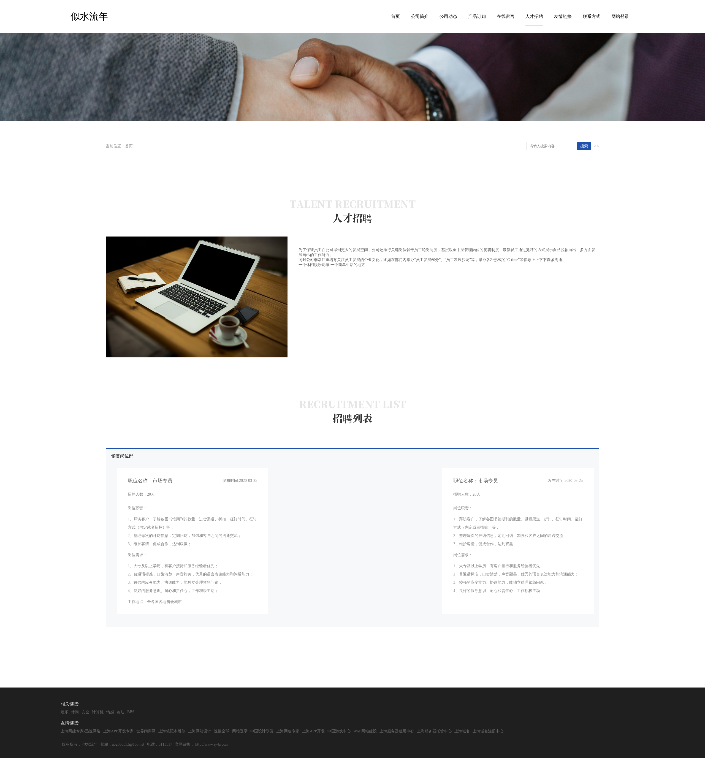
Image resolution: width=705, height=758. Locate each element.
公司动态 (448, 16)
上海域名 (462, 731)
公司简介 (420, 16)
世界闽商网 (146, 731)
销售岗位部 (347, 528)
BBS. (131, 712)
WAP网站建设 (365, 731)
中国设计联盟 (261, 731)
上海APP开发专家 (118, 731)
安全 (85, 712)
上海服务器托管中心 (434, 731)
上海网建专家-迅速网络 (81, 731)
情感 (110, 712)
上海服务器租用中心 (396, 731)
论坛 (120, 712)
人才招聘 (534, 16)
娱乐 (64, 712)
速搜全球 (221, 731)
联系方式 (591, 16)
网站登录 (620, 16)
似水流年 (90, 744)
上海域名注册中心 (488, 731)
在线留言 (505, 16)
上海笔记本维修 (171, 731)
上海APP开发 (313, 731)
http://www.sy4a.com (211, 744)
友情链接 (563, 16)
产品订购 (477, 16)
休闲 (75, 712)
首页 (395, 16)
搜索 (584, 146)
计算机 (98, 712)
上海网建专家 (287, 731)
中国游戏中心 (339, 731)
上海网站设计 (199, 731)
